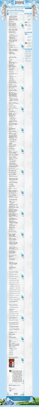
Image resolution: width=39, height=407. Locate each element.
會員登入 (1, 405)
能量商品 (22, 6)
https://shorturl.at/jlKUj (14, 341)
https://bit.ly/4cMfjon (11, 260)
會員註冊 (1, 406)
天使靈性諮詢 (18, 14)
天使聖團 (14, 14)
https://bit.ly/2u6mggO (11, 275)
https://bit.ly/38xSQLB (11, 294)
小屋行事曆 (28, 6)
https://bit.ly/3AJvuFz (11, 320)
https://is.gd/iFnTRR (11, 310)
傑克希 (11, 14)
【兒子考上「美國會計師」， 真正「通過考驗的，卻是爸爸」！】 (29, 29)
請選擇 (28, 8)
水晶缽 (20, 14)
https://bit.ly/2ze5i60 (11, 273)
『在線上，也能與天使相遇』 (10, 8)
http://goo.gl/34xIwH (11, 353)
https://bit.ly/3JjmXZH (17, 343)
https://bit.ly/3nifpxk (11, 335)
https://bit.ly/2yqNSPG (11, 288)
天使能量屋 (16, 14)
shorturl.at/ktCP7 (11, 327)
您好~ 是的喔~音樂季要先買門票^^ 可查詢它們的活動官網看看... (28, 59)
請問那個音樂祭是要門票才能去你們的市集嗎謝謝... (28, 61)
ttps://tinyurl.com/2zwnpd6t (12, 349)
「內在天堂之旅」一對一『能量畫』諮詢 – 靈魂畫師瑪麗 (18, 8)
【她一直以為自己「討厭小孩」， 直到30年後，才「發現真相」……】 (29, 37)
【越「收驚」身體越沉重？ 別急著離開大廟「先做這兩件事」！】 (29, 19)
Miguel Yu (26, 50)
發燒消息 (12, 6)
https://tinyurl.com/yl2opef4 (12, 302)
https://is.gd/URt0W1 (11, 312)
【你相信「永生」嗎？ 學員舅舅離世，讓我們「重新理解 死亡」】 (29, 40)
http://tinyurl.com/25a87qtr (11, 314)
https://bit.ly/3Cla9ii (13, 342)
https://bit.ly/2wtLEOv (17, 358)
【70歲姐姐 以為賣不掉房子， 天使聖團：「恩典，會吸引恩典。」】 (29, 43)
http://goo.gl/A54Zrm (11, 351)
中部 (10, 14)
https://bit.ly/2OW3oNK (11, 290)
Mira (9, 14)
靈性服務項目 (18, 6)
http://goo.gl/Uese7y (13, 346)
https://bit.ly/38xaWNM (11, 292)
